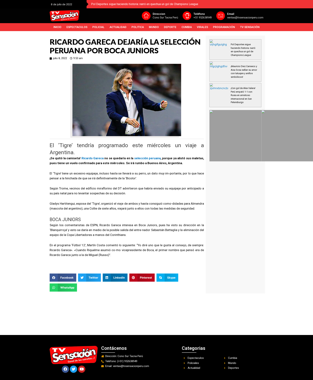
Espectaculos (76, 27)
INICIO (57, 27)
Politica (138, 27)
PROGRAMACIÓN (224, 27)
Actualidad (118, 27)
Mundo (154, 27)
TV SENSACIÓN (250, 27)
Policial (98, 27)
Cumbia (186, 27)
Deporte (170, 27)
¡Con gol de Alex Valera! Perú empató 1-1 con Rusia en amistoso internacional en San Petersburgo (243, 95)
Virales (202, 27)
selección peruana (147, 158)
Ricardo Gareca (93, 158)
